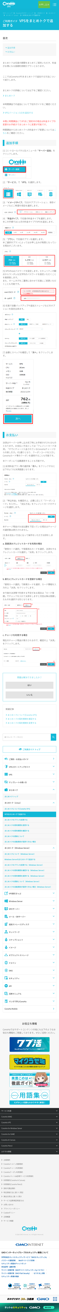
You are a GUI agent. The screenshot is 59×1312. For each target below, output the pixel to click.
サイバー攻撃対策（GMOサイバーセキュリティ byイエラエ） (23, 1270)
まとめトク (52, 13)
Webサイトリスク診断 (27, 1260)
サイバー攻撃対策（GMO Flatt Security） (16, 1273)
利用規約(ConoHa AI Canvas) (14, 1180)
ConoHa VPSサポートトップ (24, 13)
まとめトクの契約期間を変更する (22, 722)
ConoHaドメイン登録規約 (13, 1164)
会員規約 (7, 1160)
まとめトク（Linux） (12, 15)
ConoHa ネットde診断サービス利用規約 (18, 1176)
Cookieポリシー (9, 1213)
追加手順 (11, 47)
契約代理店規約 (9, 1188)
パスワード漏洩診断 (8, 1260)
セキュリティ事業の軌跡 (10, 1276)
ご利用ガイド (41, 13)
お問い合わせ (8, 1204)
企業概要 (7, 1217)
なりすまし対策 (39, 1273)
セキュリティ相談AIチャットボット (13, 1263)
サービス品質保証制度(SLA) (14, 1200)
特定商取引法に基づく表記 (13, 1192)
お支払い (11, 51)
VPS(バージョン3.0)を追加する (19, 112)
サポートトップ (7, 13)
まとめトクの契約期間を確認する (22, 718)
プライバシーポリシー (12, 1208)
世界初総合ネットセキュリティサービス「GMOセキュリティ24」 (24, 1257)
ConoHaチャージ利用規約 (13, 1168)
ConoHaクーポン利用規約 (13, 1172)
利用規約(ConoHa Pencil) (13, 1184)
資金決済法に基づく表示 (13, 1196)
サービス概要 (8, 1221)
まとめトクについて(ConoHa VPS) (22, 714)
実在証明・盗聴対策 (8, 1267)
